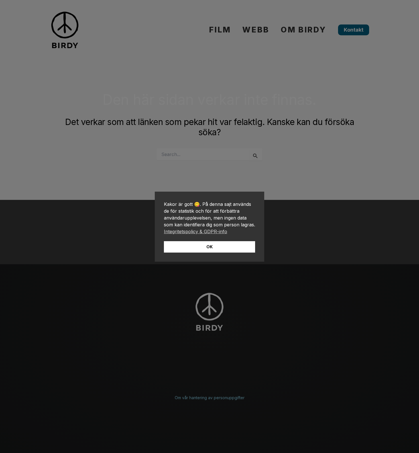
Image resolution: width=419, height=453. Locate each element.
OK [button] (209, 246)
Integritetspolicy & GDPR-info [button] (195, 231)
